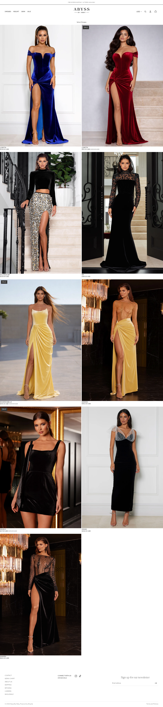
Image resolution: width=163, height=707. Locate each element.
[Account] (150, 11)
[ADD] (159, 143)
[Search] (145, 11)
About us (8, 682)
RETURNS (8, 688)
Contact (8, 675)
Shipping (8, 685)
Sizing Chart (10, 678)
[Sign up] (155, 683)
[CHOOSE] (77, 143)
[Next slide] (77, 85)
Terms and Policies (152, 704)
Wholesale (9, 694)
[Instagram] (75, 676)
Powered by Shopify (26, 704)
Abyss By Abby (14, 704)
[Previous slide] (3, 85)
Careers (8, 691)
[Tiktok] (80, 676)
